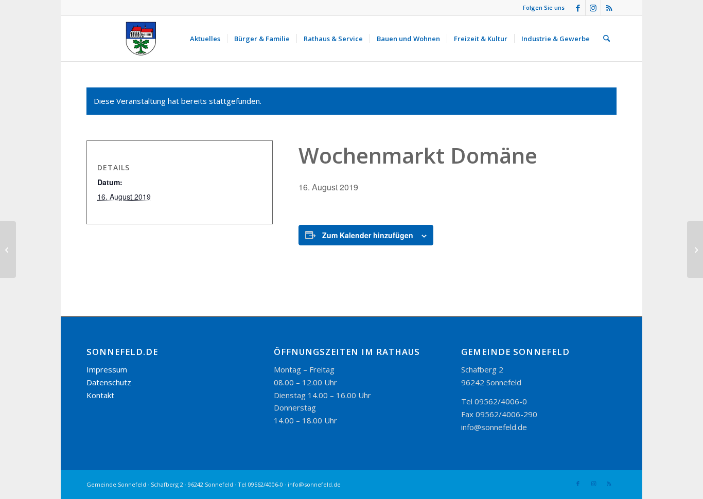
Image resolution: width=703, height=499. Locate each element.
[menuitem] (205, 38)
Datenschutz (108, 382)
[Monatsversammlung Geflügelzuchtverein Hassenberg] (8, 249)
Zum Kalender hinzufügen (367, 235)
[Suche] (606, 38)
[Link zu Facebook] (577, 7)
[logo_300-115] (145, 38)
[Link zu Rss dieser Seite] (609, 7)
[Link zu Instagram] (593, 7)
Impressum (106, 369)
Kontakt (100, 395)
